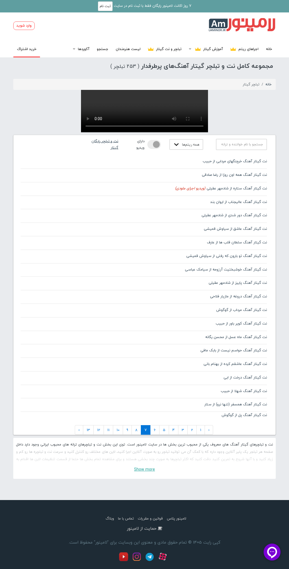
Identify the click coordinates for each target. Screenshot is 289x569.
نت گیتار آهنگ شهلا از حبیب (244, 391)
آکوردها (83, 49)
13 (88, 430)
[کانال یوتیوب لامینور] (125, 560)
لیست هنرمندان (128, 49)
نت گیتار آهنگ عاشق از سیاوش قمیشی (235, 229)
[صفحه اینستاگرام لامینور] (137, 560)
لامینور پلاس (176, 518)
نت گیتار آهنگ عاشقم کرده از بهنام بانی (235, 364)
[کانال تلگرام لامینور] (150, 560)
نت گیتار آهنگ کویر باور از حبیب (241, 323)
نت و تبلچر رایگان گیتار (104, 144)
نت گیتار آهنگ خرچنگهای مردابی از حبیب (235, 161)
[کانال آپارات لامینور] (163, 560)
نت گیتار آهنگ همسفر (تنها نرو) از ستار (235, 404)
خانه (269, 49)
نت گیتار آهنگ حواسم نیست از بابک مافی (233, 350)
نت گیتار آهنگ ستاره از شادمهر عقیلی (221, 188)
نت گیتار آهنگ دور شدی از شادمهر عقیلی (234, 215)
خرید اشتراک (26, 49)
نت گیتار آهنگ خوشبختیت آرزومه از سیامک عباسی (226, 269)
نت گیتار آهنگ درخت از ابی (245, 377)
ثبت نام (105, 6)
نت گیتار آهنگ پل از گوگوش (244, 415)
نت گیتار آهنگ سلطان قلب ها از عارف (237, 242)
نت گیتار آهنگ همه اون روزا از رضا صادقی (234, 175)
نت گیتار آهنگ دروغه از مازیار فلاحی (238, 296)
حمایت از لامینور (141, 528)
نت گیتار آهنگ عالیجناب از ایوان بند (238, 202)
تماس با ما (126, 518)
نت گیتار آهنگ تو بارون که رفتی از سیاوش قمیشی (226, 256)
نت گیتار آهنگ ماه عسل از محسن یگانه (236, 337)
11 (108, 430)
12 (98, 430)
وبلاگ (110, 518)
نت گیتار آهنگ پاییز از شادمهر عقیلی (238, 283)
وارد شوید (24, 25)
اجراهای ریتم (248, 49)
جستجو (102, 49)
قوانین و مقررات (150, 518)
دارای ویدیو (140, 144)
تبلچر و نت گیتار (168, 49)
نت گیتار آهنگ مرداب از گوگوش (241, 310)
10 (118, 430)
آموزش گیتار (212, 49)
